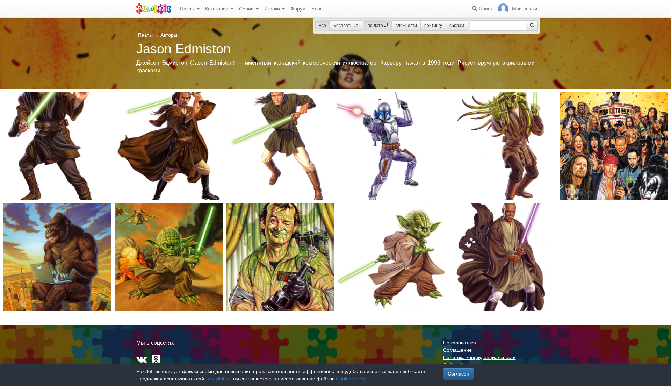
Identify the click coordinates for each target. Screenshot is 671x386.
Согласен (458, 374)
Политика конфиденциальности (479, 357)
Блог (316, 9)
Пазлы (188, 9)
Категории (217, 9)
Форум (298, 9)
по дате (376, 25)
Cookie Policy (350, 378)
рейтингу (433, 25)
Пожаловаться (459, 342)
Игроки (272, 9)
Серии (247, 9)
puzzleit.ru (219, 378)
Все (322, 25)
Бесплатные (345, 25)
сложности (406, 25)
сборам (456, 25)
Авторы (168, 35)
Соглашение (457, 350)
